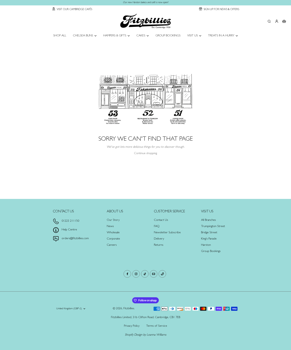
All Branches (208, 220)
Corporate (113, 239)
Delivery (159, 239)
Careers (112, 245)
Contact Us (161, 220)
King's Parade (209, 239)
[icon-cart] (284, 21)
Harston (206, 245)
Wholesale (113, 232)
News (110, 226)
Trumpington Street (213, 226)
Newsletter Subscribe (167, 232)
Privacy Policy (131, 326)
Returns (158, 245)
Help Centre (69, 229)
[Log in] (276, 21)
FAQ (156, 226)
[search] (269, 21)
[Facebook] (127, 274)
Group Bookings (211, 251)
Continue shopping (145, 153)
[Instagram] (136, 274)
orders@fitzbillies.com (75, 238)
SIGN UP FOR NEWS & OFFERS (221, 9)
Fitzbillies (128, 308)
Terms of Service (156, 326)
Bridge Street (209, 232)
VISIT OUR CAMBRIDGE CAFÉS (74, 9)
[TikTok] (145, 274)
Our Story (113, 220)
